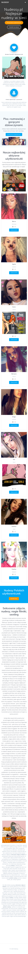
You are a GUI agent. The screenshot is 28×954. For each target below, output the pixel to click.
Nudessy (5, 2)
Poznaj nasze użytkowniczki (14, 22)
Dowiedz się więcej (14, 27)
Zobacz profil (14, 230)
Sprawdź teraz (14, 598)
